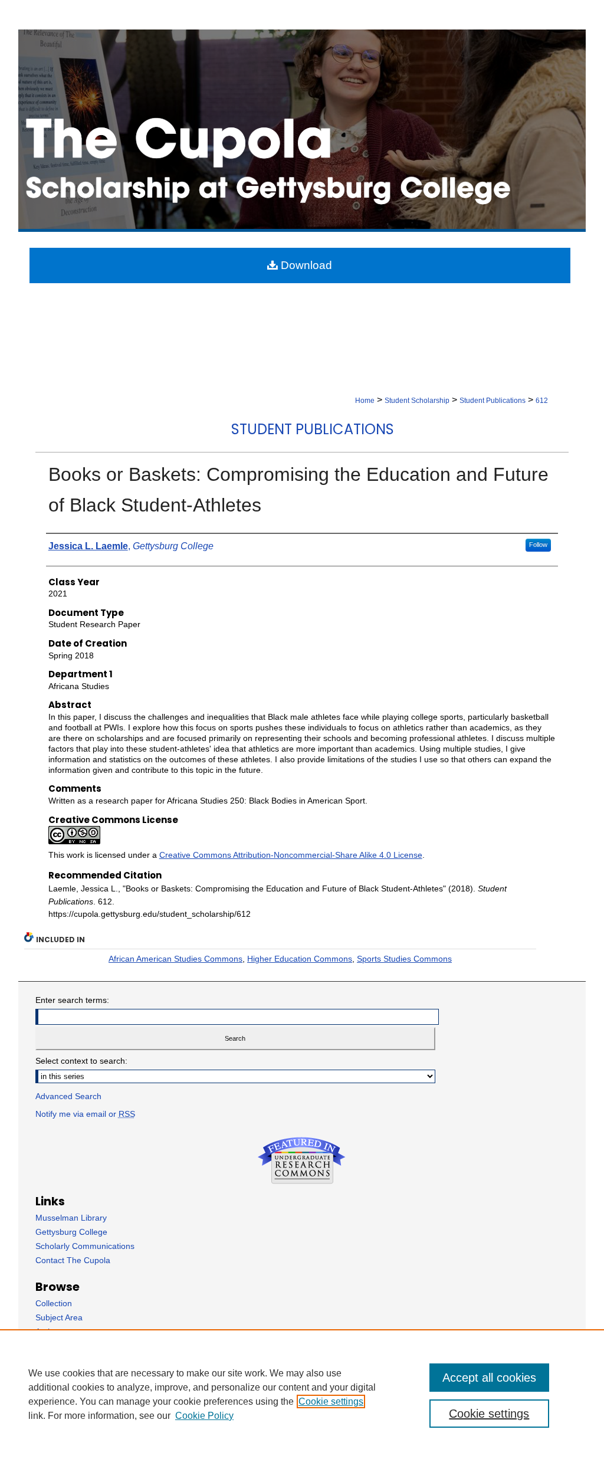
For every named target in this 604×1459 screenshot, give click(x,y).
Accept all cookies (489, 1377)
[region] (302, 1394)
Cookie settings (330, 1401)
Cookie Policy (204, 1416)
